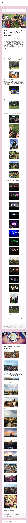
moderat (21, 326)
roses (14, 327)
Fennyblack (5, 2)
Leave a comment (13, 516)
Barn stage (9, 110)
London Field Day (7, 58)
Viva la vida (10, 510)
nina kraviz (8, 327)
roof (7, 516)
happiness (8, 326)
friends (6, 326)
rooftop (9, 516)
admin (9, 514)
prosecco (5, 516)
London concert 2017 (17, 326)
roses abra (16, 327)
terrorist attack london (20, 327)
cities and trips (13, 514)
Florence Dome (6, 449)
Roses (10, 318)
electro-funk (21, 82)
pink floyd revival (11, 327)
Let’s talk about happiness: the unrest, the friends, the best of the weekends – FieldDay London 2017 (13, 33)
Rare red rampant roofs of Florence (12, 347)
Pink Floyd (12, 97)
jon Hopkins (11, 326)
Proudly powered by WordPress (8, 521)
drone (10, 449)
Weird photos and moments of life (18, 514)
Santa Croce (9, 473)
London (14, 326)
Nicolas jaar (5, 327)
